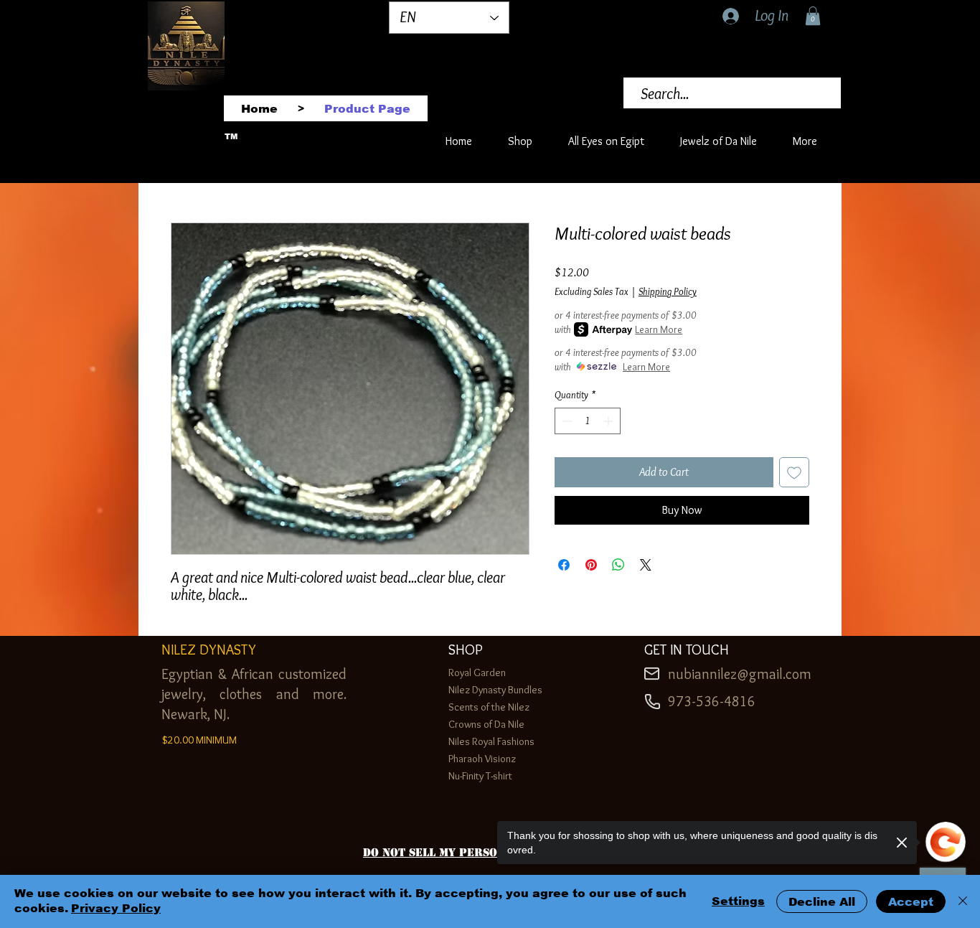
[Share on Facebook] (564, 564)
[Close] (962, 901)
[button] (813, 15)
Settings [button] (738, 901)
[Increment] (609, 420)
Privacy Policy (116, 908)
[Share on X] (645, 564)
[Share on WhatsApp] (618, 564)
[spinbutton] (587, 420)
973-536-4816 (711, 701)
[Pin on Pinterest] (591, 564)
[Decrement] (566, 420)
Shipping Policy (668, 291)
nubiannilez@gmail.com (739, 674)
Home (184, 169)
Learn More (658, 329)
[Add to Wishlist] (794, 472)
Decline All (821, 902)
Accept (910, 902)
